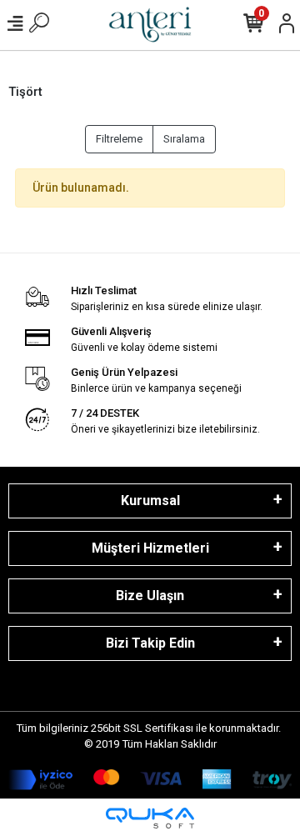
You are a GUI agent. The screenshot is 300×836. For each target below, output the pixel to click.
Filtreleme (119, 139)
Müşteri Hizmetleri (150, 548)
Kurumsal (150, 500)
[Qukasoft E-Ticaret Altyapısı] (150, 818)
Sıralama (184, 139)
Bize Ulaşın (150, 595)
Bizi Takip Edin (150, 643)
